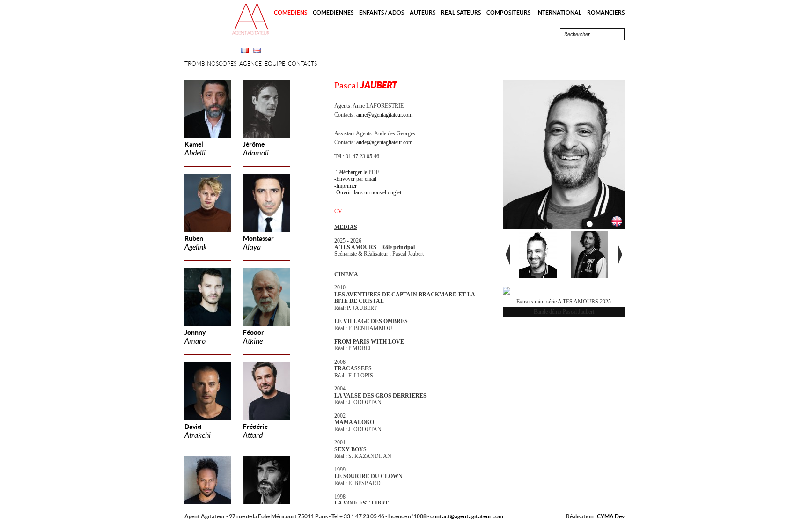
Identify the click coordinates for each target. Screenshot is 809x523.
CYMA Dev (611, 516)
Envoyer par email (356, 179)
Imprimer (346, 186)
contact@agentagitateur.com (466, 516)
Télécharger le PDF (357, 172)
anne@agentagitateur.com (384, 114)
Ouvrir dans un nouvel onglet (368, 192)
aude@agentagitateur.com (384, 142)
